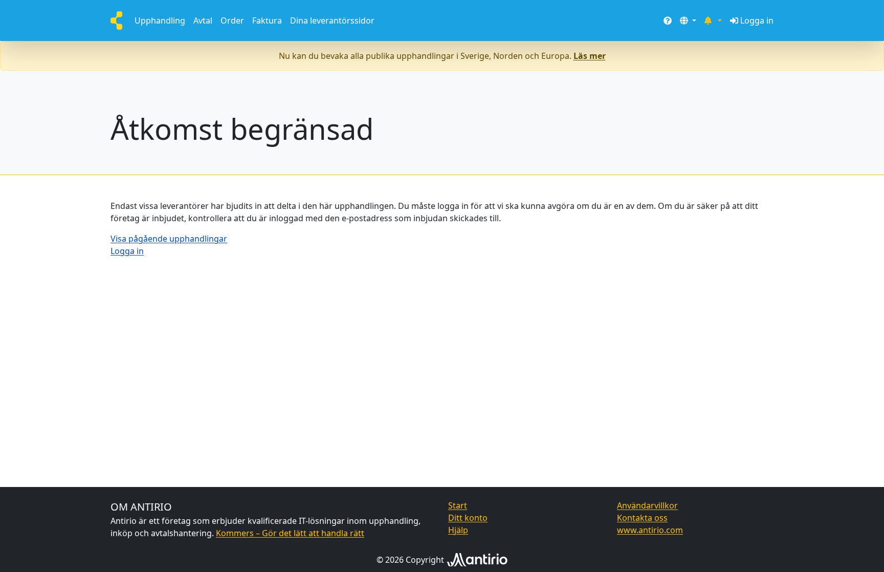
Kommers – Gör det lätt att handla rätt (290, 533)
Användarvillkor (647, 505)
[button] (688, 20)
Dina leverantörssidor (332, 20)
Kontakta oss (642, 517)
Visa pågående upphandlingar (168, 238)
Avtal (202, 20)
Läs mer (589, 55)
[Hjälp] (667, 20)
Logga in (757, 20)
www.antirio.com (650, 530)
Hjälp (458, 530)
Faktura (267, 20)
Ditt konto (468, 517)
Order (232, 20)
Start (457, 505)
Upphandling (160, 20)
